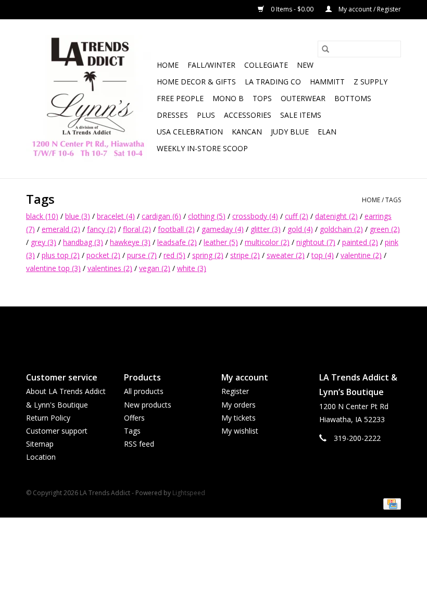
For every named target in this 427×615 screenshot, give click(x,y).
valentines (109, 268)
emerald (61, 229)
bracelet (116, 216)
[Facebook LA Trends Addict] (204, 330)
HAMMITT (327, 82)
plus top (61, 255)
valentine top (53, 268)
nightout (315, 242)
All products (144, 391)
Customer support (56, 431)
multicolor (267, 242)
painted (360, 242)
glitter (265, 229)
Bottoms (352, 98)
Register (235, 391)
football (176, 229)
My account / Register (369, 9)
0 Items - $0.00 (292, 9)
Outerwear (303, 98)
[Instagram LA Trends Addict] (223, 330)
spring (207, 255)
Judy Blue (290, 132)
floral (137, 229)
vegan (154, 268)
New (305, 65)
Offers (134, 418)
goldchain (341, 229)
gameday (223, 229)
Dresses (172, 115)
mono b (228, 98)
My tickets (238, 418)
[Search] (325, 49)
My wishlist (239, 431)
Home (168, 65)
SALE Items (300, 115)
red (174, 255)
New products (147, 405)
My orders (238, 405)
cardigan (161, 216)
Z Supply (370, 82)
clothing (206, 216)
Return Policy (48, 418)
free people (180, 98)
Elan (327, 132)
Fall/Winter (211, 65)
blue (77, 216)
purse (142, 255)
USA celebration (190, 132)
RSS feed (139, 444)
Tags (393, 199)
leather (221, 242)
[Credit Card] (390, 503)
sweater (286, 255)
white (191, 268)
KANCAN (247, 132)
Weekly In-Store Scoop (202, 148)
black (42, 216)
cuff (296, 216)
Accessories (247, 115)
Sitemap (40, 444)
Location (41, 457)
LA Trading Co (273, 82)
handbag (83, 242)
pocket (103, 255)
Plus (206, 115)
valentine (361, 255)
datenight (336, 216)
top (322, 255)
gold (300, 229)
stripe (245, 255)
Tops (262, 98)
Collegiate (266, 65)
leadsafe (177, 242)
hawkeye (130, 242)
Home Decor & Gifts (196, 82)
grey (43, 242)
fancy (101, 229)
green (385, 229)
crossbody (255, 216)
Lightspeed (188, 492)
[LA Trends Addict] (90, 99)
